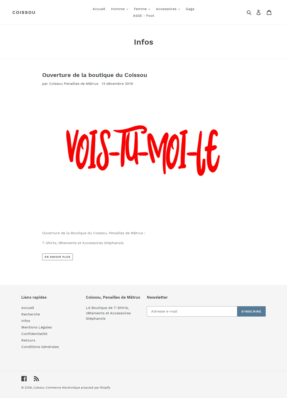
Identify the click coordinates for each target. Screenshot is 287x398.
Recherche (30, 314)
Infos (25, 321)
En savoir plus (57, 256)
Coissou (24, 12)
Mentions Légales (36, 327)
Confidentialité (34, 334)
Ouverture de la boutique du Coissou (94, 75)
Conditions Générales (40, 347)
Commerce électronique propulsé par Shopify (78, 387)
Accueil (27, 308)
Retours (28, 340)
